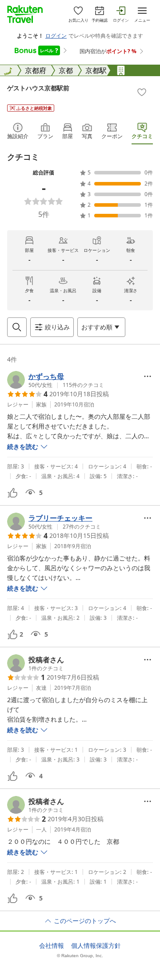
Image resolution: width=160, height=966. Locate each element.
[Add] (142, 92)
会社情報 (51, 945)
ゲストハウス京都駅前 (38, 88)
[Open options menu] (147, 376)
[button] (55, 380)
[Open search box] (17, 327)
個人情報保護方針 (96, 945)
